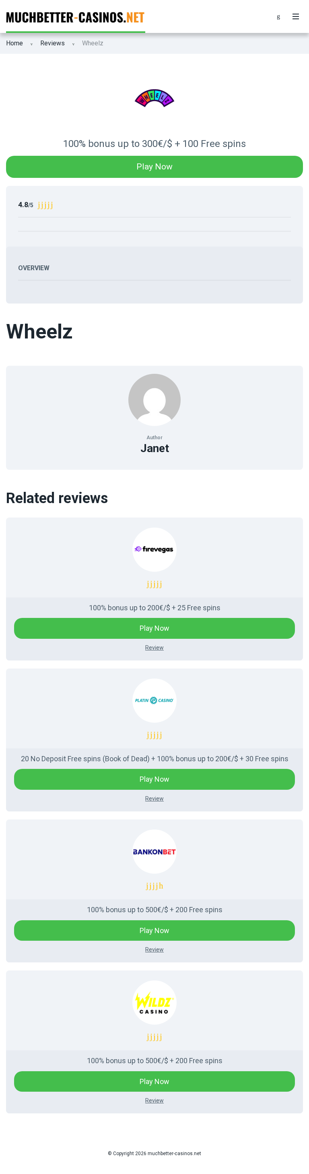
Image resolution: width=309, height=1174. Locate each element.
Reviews (52, 43)
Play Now (154, 166)
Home (14, 43)
